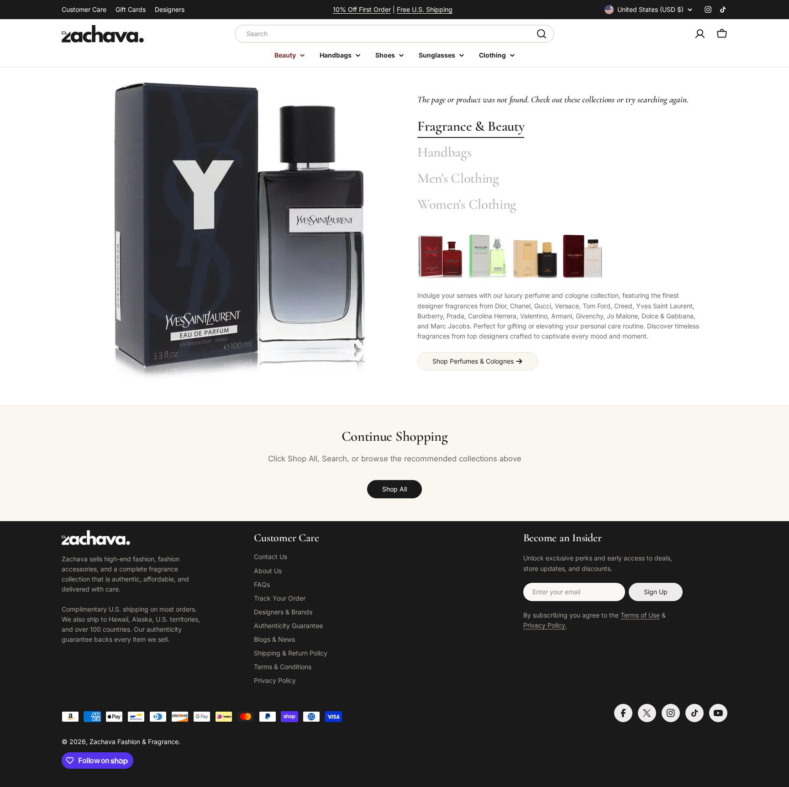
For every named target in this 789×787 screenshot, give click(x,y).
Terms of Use (640, 615)
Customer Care (84, 9)
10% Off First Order (362, 9)
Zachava (102, 741)
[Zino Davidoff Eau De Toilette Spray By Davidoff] (535, 257)
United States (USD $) (650, 9)
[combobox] (394, 34)
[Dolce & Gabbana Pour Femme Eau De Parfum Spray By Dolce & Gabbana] (582, 257)
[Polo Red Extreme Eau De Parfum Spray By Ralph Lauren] (440, 257)
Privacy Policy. (545, 625)
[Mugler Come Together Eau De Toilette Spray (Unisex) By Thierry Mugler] (487, 257)
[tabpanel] (561, 302)
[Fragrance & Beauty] (239, 231)
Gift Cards (131, 9)
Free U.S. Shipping (424, 9)
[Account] (699, 33)
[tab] (470, 126)
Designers (169, 9)
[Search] (541, 33)
